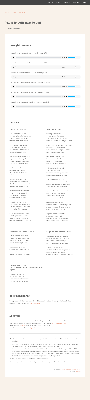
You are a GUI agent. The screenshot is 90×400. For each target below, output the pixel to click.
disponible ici (33, 328)
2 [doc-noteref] (65, 163)
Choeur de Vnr (76, 369)
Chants (58, 2)
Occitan (78, 371)
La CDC (68, 369)
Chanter (14, 12)
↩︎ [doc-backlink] (17, 341)
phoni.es (22, 326)
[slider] (38, 57)
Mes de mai (22, 12)
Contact (85, 2)
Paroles (66, 2)
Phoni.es (6, 12)
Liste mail (76, 2)
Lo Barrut (62, 369)
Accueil (50, 2)
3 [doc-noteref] (60, 170)
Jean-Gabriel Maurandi (59, 323)
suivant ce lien (35, 303)
